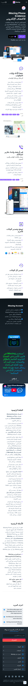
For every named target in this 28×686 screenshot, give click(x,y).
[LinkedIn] (12, 676)
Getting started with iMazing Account (14, 622)
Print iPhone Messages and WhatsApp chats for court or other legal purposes (14, 611)
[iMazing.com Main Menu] (26, 2)
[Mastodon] (6, 676)
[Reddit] (9, 676)
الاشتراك (14, 640)
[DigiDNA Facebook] (19, 676)
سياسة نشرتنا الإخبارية (14, 631)
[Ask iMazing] (24, 682)
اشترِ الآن (22, 36)
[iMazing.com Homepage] (16, 2)
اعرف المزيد (18, 294)
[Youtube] (22, 676)
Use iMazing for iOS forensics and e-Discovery (14, 617)
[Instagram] (16, 676)
